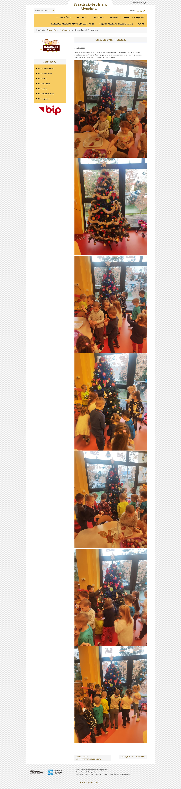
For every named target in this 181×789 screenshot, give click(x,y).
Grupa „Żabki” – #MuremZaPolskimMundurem (88, 757)
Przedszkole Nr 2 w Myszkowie (90, 6)
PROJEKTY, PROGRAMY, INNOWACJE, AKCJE (116, 24)
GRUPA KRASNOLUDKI (45, 68)
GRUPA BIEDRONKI (44, 73)
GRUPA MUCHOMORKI (45, 93)
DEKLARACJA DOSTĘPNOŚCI (134, 17)
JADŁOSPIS (114, 17)
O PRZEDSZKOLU (82, 17)
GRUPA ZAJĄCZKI (43, 98)
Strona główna (52, 30)
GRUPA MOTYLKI (43, 83)
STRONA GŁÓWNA (63, 17)
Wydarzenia (66, 30)
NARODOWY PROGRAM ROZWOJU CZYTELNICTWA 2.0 (72, 24)
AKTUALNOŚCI (99, 17)
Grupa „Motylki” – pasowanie (133, 756)
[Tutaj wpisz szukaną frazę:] (42, 10)
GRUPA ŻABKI (41, 88)
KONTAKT (141, 24)
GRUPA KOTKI (41, 78)
